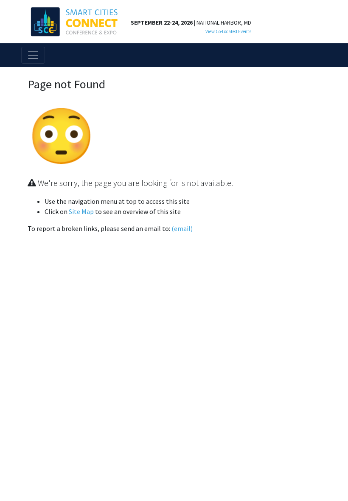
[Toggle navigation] (33, 55)
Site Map (81, 211)
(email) (182, 228)
